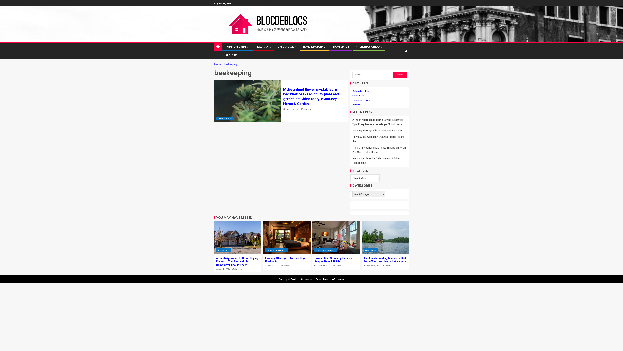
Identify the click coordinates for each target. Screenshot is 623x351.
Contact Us (358, 95)
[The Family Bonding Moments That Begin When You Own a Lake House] (385, 237)
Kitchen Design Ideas (369, 46)
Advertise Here (360, 90)
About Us (231, 55)
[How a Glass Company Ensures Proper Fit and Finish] (336, 237)
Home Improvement (238, 46)
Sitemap (356, 104)
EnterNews (322, 279)
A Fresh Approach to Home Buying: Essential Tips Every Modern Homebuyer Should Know (237, 262)
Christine (307, 109)
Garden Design (287, 46)
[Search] (406, 51)
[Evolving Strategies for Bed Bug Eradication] (287, 237)
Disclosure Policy (362, 99)
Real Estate (264, 46)
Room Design (340, 46)
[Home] (218, 46)
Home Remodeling (314, 46)
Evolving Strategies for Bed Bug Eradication (377, 130)
